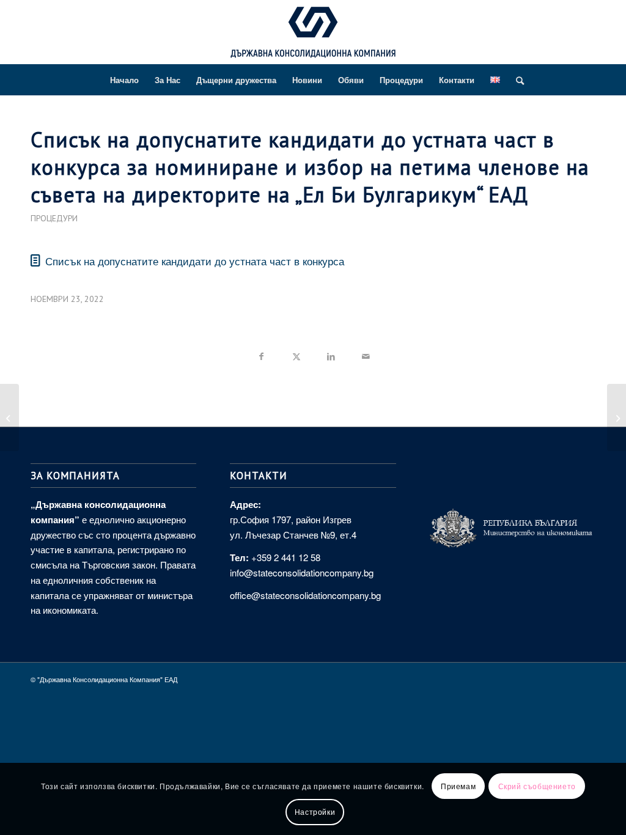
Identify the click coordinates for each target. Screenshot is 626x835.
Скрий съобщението (537, 786)
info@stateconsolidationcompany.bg (302, 572)
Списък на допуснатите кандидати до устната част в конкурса (194, 260)
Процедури (54, 218)
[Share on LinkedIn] (331, 354)
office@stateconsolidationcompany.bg (305, 595)
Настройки (315, 811)
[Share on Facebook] (261, 354)
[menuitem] (124, 80)
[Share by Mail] (366, 354)
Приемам (458, 786)
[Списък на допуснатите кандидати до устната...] (9, 417)
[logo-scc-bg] (313, 35)
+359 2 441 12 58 (285, 557)
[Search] (516, 80)
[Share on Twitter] (296, 354)
